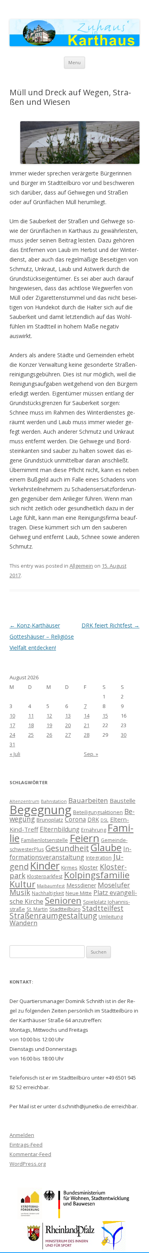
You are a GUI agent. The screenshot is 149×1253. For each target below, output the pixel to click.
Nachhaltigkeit (48, 893)
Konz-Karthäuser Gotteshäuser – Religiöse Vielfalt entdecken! (42, 636)
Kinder (45, 865)
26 (49, 734)
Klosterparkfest (44, 876)
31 (12, 744)
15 (105, 715)
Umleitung (111, 916)
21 (86, 725)
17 (12, 725)
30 (123, 734)
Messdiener (81, 885)
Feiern (84, 838)
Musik (20, 892)
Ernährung (93, 829)
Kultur (22, 884)
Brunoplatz (50, 819)
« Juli (15, 753)
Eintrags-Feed (26, 1144)
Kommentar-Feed (30, 1154)
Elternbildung (59, 829)
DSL (104, 820)
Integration (99, 857)
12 (49, 715)
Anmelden (22, 1135)
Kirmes (69, 867)
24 (12, 734)
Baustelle (122, 801)
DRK (93, 819)
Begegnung (41, 810)
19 (49, 725)
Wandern (23, 922)
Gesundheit (67, 848)
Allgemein (81, 565)
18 (31, 725)
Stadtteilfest (103, 908)
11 (31, 715)
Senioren (63, 900)
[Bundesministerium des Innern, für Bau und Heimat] (87, 1217)
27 (68, 734)
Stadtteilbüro (65, 909)
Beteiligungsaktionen (98, 812)
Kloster (88, 867)
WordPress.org (28, 1163)
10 (12, 715)
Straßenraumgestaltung (53, 916)
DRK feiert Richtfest (110, 625)
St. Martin (37, 909)
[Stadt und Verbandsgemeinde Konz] (113, 1249)
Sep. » (91, 753)
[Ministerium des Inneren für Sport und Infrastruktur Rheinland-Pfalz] (62, 1249)
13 (68, 715)
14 (86, 715)
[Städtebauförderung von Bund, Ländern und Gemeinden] (29, 1217)
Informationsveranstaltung (71, 853)
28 (86, 734)
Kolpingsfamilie (97, 875)
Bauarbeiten (88, 800)
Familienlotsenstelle (44, 840)
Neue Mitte (79, 893)
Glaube (106, 847)
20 (68, 725)
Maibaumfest (51, 886)
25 (31, 734)
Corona (75, 819)
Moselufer (114, 884)
